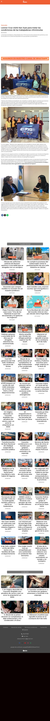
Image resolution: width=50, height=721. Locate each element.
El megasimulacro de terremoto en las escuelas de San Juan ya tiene (25, 415)
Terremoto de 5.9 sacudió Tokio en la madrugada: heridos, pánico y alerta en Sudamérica (8, 501)
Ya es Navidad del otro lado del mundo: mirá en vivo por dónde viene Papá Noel (38, 312)
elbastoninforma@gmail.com (25, 638)
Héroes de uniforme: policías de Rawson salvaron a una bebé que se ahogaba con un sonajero (12, 264)
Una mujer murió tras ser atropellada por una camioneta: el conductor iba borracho (25, 550)
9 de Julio (8, 354)
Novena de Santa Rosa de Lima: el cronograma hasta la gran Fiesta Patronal (42, 445)
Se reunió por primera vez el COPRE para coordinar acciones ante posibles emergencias (25, 389)
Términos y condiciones (31, 627)
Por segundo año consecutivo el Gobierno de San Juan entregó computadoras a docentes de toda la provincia (42, 474)
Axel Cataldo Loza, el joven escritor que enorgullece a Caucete (38, 288)
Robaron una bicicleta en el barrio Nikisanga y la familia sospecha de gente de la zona (42, 526)
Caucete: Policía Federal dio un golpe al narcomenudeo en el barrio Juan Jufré (42, 501)
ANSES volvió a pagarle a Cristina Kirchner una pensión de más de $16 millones (25, 500)
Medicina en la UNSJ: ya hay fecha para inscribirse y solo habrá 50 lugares (8, 472)
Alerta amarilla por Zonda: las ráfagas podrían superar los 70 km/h (25, 338)
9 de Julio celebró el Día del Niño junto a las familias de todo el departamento (8, 550)
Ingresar (25, 629)
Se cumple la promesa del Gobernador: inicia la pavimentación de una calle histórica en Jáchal (38, 264)
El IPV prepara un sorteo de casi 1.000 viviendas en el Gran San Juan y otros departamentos (8, 388)
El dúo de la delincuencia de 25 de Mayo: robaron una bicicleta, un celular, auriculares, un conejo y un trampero (41, 553)
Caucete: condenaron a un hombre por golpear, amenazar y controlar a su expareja (25, 447)
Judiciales (42, 329)
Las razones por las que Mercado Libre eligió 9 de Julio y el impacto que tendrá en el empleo (25, 526)
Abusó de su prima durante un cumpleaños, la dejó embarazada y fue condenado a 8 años (25, 363)
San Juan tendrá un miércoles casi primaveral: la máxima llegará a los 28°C (8, 525)
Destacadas (4, 25)
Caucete (41, 354)
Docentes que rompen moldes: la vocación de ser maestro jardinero (12, 288)
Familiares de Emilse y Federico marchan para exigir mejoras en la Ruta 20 (42, 362)
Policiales (8, 329)
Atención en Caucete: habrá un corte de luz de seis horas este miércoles (25, 472)
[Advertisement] (25, 14)
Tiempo (25, 329)
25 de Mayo (42, 437)
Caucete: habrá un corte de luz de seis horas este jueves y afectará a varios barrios (42, 387)
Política (42, 407)
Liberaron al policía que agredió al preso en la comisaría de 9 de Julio (41, 338)
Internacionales (8, 492)
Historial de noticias (16, 627)
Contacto (5, 627)
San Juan (25, 379)
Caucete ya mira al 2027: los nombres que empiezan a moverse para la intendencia (41, 416)
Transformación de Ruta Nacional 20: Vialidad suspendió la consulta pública (8, 445)
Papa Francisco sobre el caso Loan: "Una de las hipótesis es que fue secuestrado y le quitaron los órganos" (12, 313)
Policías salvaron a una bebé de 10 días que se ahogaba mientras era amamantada (8, 338)
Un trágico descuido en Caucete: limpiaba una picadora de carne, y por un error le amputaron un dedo (8, 419)
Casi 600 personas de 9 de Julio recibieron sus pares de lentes (8, 362)
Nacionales (25, 492)
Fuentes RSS (43, 627)
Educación (8, 464)
